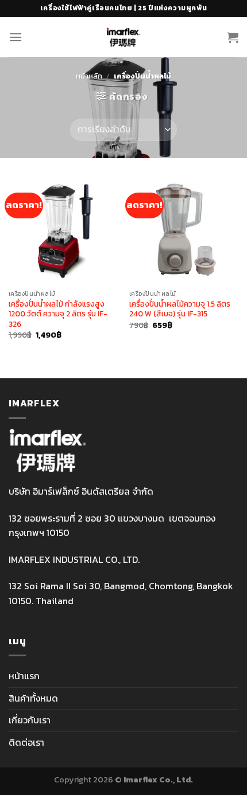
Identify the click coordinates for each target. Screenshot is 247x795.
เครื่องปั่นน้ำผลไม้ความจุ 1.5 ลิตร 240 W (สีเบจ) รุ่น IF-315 (179, 309)
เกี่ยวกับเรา (30, 720)
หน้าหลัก (89, 76)
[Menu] (15, 37)
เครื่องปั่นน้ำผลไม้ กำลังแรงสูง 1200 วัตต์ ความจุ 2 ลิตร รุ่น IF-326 (58, 314)
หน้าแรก (24, 676)
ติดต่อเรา (26, 742)
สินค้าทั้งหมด (33, 698)
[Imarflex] (123, 37)
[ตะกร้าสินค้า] (232, 37)
